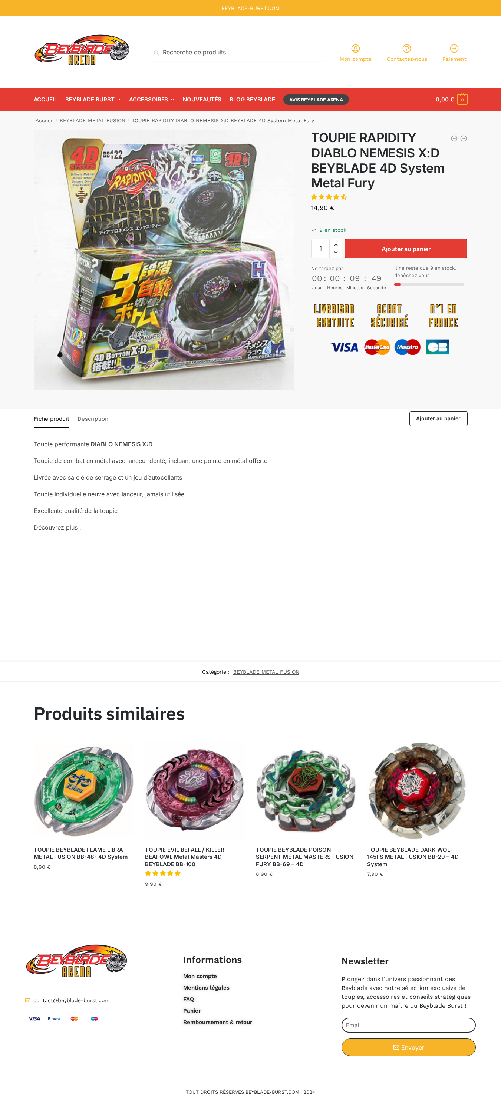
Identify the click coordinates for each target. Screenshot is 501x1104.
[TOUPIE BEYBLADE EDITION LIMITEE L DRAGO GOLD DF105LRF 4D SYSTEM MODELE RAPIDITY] (463, 138)
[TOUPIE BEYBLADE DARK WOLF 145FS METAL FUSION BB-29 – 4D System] (417, 791)
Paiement (454, 59)
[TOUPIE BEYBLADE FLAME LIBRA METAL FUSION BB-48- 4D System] (84, 791)
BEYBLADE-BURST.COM (250, 8)
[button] (330, 196)
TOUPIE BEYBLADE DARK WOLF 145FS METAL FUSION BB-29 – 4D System (413, 857)
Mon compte (356, 59)
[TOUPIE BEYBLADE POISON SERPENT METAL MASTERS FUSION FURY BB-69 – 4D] (306, 791)
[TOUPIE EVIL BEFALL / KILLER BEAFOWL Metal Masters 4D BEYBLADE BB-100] (195, 791)
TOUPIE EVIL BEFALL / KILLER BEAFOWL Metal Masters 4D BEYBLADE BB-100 (184, 857)
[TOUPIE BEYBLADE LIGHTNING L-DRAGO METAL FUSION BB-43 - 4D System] (454, 138)
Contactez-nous (407, 59)
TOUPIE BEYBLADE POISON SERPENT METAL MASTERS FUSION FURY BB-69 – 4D (304, 857)
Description (93, 419)
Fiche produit (51, 419)
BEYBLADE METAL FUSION (92, 120)
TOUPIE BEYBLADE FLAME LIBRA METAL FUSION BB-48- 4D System (81, 853)
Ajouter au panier (406, 249)
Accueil (45, 120)
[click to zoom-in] (164, 260)
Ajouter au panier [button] (84, 883)
